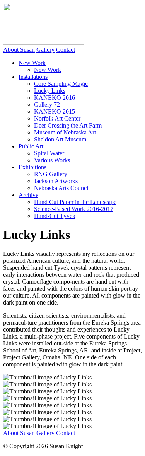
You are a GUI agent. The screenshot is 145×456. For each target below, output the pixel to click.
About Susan (19, 49)
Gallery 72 (47, 104)
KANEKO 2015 (54, 111)
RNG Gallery (50, 174)
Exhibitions (32, 167)
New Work (32, 63)
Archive (28, 195)
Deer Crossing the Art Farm (68, 125)
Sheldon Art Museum (60, 139)
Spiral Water (49, 153)
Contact (65, 49)
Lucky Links (49, 90)
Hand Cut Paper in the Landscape (75, 202)
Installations (33, 76)
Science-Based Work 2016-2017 (73, 209)
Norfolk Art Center (57, 118)
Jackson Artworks (56, 181)
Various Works (52, 160)
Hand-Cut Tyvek (54, 216)
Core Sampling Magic (61, 83)
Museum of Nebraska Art (65, 132)
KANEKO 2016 (54, 97)
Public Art (31, 146)
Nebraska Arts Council (62, 188)
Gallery (45, 49)
